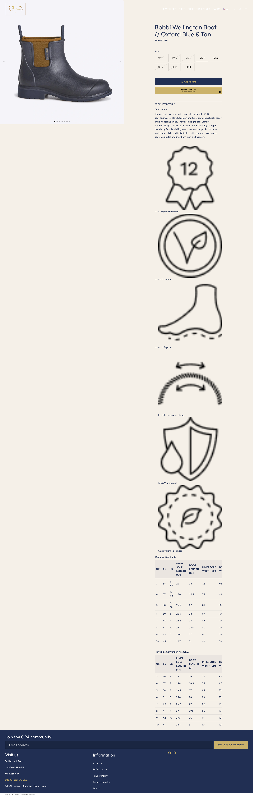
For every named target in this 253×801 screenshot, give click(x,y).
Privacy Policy (100, 775)
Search (96, 788)
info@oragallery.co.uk (16, 779)
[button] (188, 90)
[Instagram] (174, 752)
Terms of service (101, 782)
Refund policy (100, 769)
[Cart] (246, 9)
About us (97, 763)
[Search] (234, 9)
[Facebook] (169, 752)
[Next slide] (121, 62)
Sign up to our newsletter (231, 744)
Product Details (165, 104)
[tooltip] (220, 92)
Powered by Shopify (28, 794)
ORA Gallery (15, 794)
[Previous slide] (3, 62)
